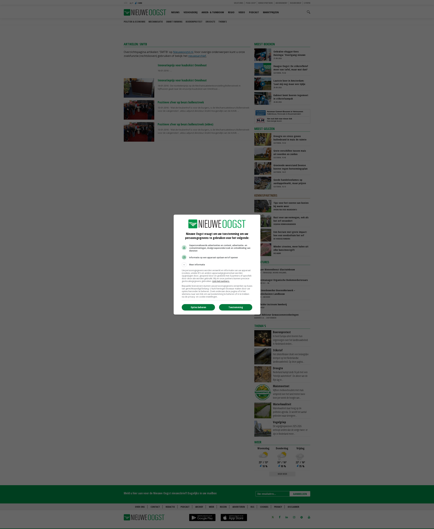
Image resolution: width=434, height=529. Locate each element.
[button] (217, 264)
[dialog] (217, 265)
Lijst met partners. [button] (221, 281)
